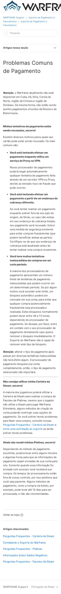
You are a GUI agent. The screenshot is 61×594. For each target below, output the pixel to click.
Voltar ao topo (11, 514)
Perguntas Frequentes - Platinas (22, 548)
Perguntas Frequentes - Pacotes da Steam (28, 561)
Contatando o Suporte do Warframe (24, 542)
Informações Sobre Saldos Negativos (25, 555)
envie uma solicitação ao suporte (23, 428)
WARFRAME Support (13, 17)
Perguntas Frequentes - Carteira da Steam (28, 424)
